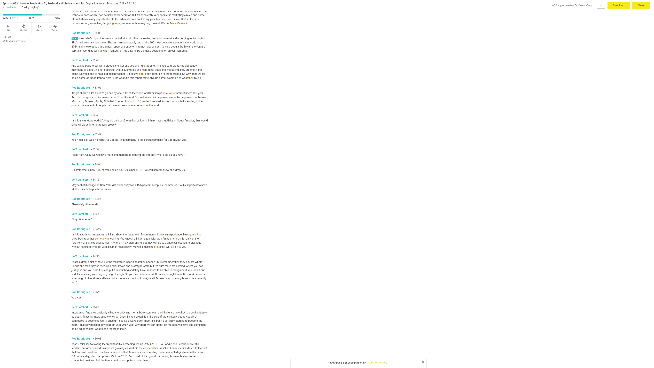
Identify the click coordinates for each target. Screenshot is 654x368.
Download (618, 5)
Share (641, 5)
